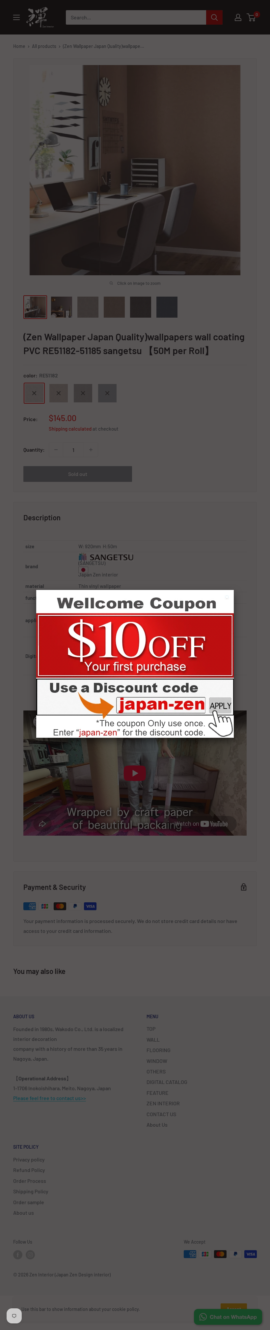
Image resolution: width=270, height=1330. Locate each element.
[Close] (227, 598)
